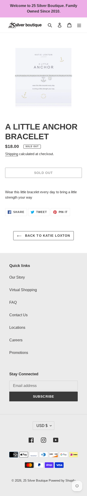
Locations (17, 328)
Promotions (18, 353)
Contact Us (18, 315)
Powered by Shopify (62, 480)
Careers (16, 340)
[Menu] (79, 25)
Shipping (11, 154)
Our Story (17, 277)
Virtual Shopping (23, 290)
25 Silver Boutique (35, 480)
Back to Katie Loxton (47, 235)
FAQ (13, 302)
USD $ (42, 426)
